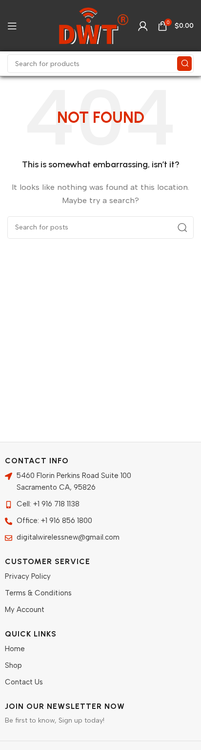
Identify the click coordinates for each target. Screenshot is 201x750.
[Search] (184, 63)
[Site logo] (93, 25)
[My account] (143, 26)
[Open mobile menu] (12, 26)
